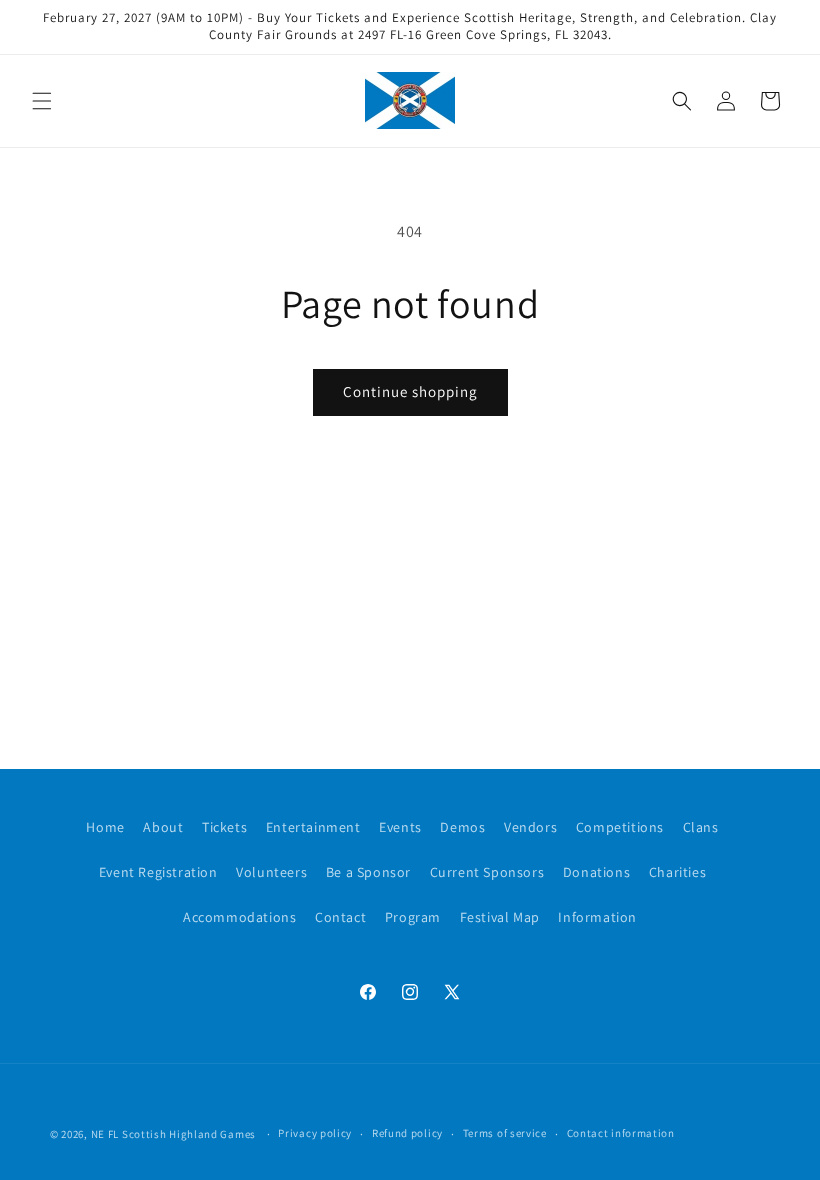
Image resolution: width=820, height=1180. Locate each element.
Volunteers (271, 872)
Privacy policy (315, 1133)
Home (105, 827)
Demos (462, 827)
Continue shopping (410, 391)
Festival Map (500, 917)
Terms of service (505, 1133)
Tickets (224, 827)
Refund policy (407, 1133)
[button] (42, 101)
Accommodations (239, 917)
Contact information (621, 1133)
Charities (677, 872)
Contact (340, 917)
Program (413, 917)
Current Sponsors (487, 872)
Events (400, 827)
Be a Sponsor (368, 872)
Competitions (620, 827)
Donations (596, 872)
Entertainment (313, 827)
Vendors (530, 827)
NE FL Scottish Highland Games (173, 1134)
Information (597, 917)
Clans (701, 827)
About (163, 827)
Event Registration (158, 872)
